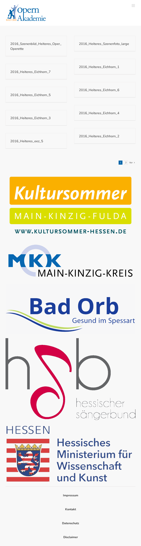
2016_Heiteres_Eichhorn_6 (99, 90)
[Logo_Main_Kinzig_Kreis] (70, 243)
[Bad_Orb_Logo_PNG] (70, 285)
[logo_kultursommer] (70, 174)
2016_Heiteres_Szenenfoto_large (104, 44)
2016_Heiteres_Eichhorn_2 (99, 136)
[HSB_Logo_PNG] (70, 340)
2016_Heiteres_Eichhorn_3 (30, 118)
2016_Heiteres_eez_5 (26, 141)
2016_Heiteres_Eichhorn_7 (30, 72)
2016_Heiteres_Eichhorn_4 (99, 113)
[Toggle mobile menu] (133, 6)
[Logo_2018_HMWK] (70, 425)
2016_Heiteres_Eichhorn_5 (30, 95)
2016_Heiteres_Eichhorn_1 (99, 67)
